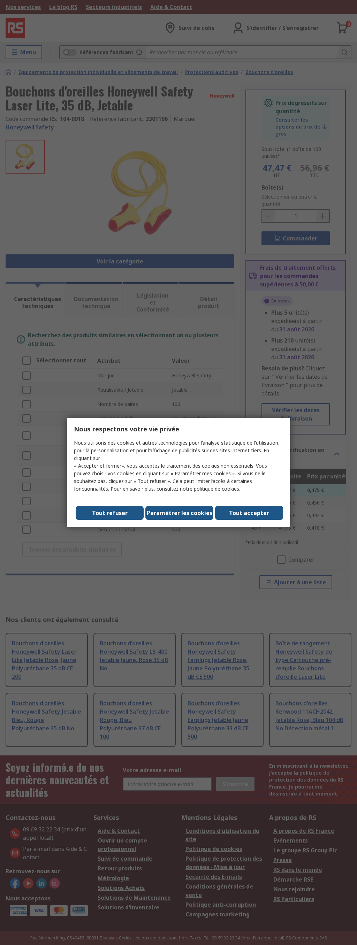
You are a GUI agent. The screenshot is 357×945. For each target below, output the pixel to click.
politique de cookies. (217, 488)
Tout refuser (110, 513)
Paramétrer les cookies (179, 513)
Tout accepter (249, 513)
